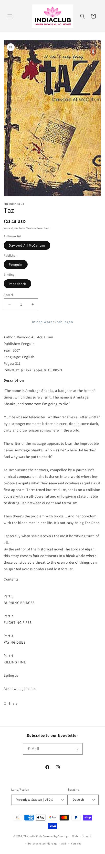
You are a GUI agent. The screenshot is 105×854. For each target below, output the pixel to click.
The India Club (32, 836)
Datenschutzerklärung (42, 843)
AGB (63, 843)
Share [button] (13, 703)
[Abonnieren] (77, 749)
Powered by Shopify (55, 836)
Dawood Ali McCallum (27, 245)
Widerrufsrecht (82, 836)
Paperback (17, 284)
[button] (9, 16)
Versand (8, 228)
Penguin (15, 264)
